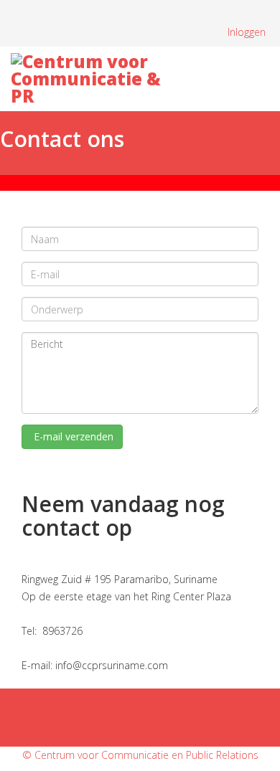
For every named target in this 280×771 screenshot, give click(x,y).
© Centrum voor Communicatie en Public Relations (140, 755)
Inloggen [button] (247, 32)
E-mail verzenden (72, 436)
